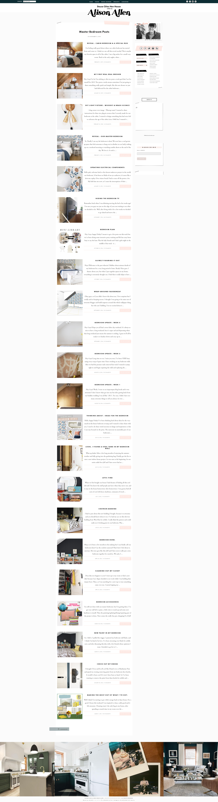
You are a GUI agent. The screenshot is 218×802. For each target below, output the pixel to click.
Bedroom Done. (107, 540)
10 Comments (107, 651)
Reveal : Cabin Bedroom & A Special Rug (107, 43)
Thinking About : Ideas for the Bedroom (108, 416)
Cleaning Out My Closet (107, 571)
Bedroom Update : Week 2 (107, 354)
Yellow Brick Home (153, 82)
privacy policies (97, 800)
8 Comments (107, 62)
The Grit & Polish (140, 84)
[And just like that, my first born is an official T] (136, 769)
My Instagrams (153, 67)
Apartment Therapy (153, 64)
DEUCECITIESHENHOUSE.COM (112, 798)
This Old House (153, 61)
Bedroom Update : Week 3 (107, 323)
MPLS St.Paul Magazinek (154, 60)
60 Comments (107, 217)
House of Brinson (141, 79)
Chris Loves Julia (140, 73)
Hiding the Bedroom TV (107, 198)
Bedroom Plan (107, 229)
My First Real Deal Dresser (107, 74)
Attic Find (107, 478)
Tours (97, 1)
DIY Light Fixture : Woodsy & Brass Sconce (107, 105)
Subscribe (125, 1)
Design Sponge (153, 66)
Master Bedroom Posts (94, 32)
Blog (91, 1)
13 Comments (107, 186)
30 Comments (107, 372)
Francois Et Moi (140, 82)
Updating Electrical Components (107, 167)
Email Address (141, 150)
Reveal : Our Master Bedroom (107, 136)
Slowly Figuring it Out (107, 260)
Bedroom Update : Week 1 (107, 385)
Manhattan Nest (153, 76)
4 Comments (107, 623)
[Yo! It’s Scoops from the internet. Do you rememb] (27, 769)
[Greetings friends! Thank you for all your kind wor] (191, 769)
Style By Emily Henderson (155, 81)
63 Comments (107, 155)
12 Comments (106, 467)
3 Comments (107, 93)
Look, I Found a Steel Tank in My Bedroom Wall (107, 447)
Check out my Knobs (107, 664)
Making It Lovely (153, 73)
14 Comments (107, 124)
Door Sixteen (140, 76)
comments (62, 729)
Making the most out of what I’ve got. (107, 695)
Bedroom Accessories (107, 602)
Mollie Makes (152, 63)
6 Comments (107, 403)
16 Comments (106, 437)
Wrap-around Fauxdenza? (107, 292)
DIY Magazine (152, 58)
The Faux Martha (140, 81)
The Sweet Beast (153, 79)
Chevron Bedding (108, 509)
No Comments (107, 714)
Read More (125, 62)
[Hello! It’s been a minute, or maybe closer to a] (81, 769)
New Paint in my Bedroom (107, 633)
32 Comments (107, 279)
